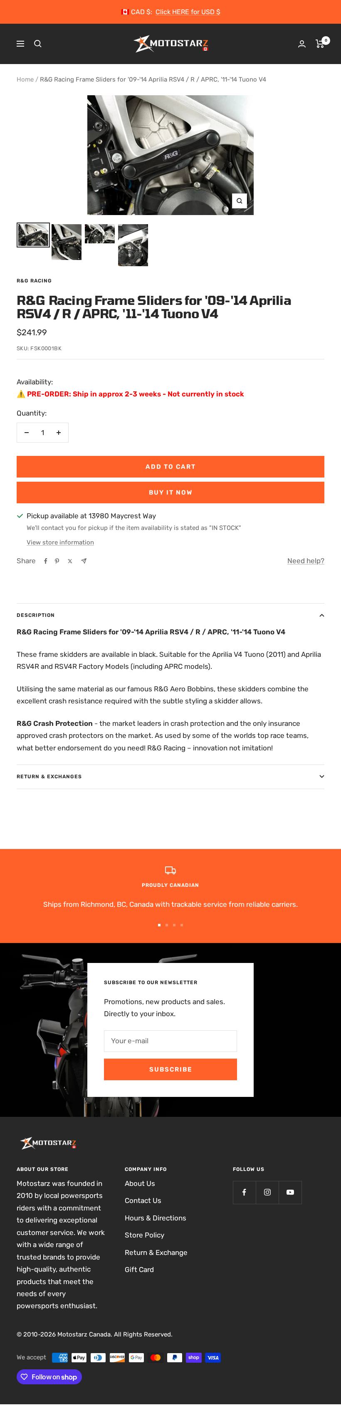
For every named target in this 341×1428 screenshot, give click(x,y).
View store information (60, 542)
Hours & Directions (155, 1218)
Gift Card (139, 1269)
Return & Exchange (156, 1252)
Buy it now (171, 492)
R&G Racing (34, 281)
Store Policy (144, 1235)
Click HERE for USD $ (188, 12)
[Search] (38, 43)
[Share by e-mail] (83, 561)
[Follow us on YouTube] (290, 1192)
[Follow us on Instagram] (267, 1192)
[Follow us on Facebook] (244, 1192)
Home (25, 79)
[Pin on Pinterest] (57, 561)
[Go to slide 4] (181, 925)
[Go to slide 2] (167, 925)
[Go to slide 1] (159, 925)
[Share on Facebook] (45, 561)
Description (36, 615)
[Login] (302, 43)
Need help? (305, 561)
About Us (140, 1183)
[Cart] (320, 44)
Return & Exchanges (49, 777)
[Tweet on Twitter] (70, 561)
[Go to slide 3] (174, 925)
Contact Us (143, 1200)
